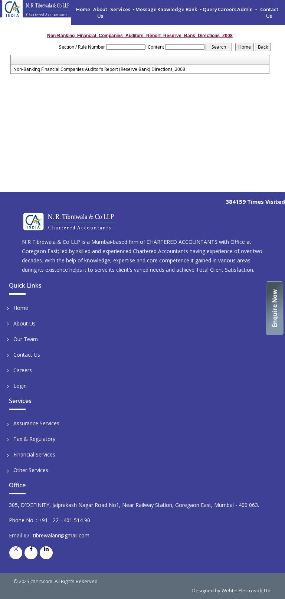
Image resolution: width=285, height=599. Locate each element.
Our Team (25, 339)
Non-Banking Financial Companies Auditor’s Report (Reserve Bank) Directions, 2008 (99, 69)
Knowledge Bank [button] (177, 9)
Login (20, 385)
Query (210, 9)
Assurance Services (36, 423)
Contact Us (269, 12)
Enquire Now (275, 308)
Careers (227, 9)
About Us (100, 12)
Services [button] (120, 9)
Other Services (30, 470)
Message (146, 9)
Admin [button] (245, 9)
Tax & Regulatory (34, 438)
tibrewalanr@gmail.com (61, 535)
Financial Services (34, 454)
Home (83, 9)
